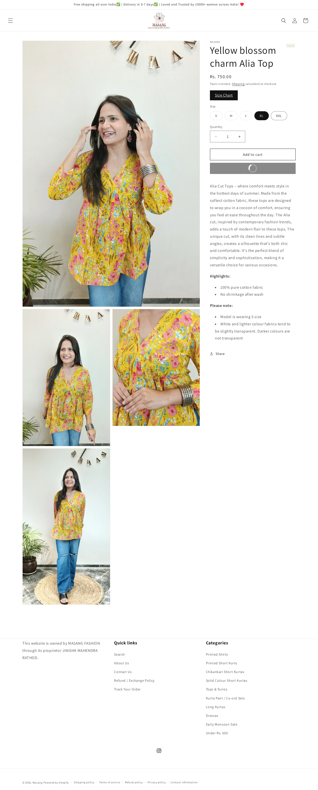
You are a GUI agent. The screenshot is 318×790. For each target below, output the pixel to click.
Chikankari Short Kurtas (225, 672)
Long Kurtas (216, 707)
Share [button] (220, 353)
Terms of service (109, 782)
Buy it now (236, 167)
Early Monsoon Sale (222, 724)
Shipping (238, 84)
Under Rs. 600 (217, 733)
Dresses (212, 715)
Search (119, 654)
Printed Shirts (217, 654)
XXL (279, 115)
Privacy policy (157, 782)
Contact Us (123, 672)
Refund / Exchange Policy (134, 680)
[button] (10, 20)
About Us (121, 663)
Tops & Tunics (217, 689)
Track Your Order (127, 689)
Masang (38, 782)
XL (262, 115)
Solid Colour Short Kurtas (226, 680)
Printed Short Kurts (221, 663)
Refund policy (134, 782)
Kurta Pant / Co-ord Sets (225, 698)
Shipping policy (84, 782)
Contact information (184, 782)
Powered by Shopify (56, 782)
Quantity (216, 127)
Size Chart (224, 95)
